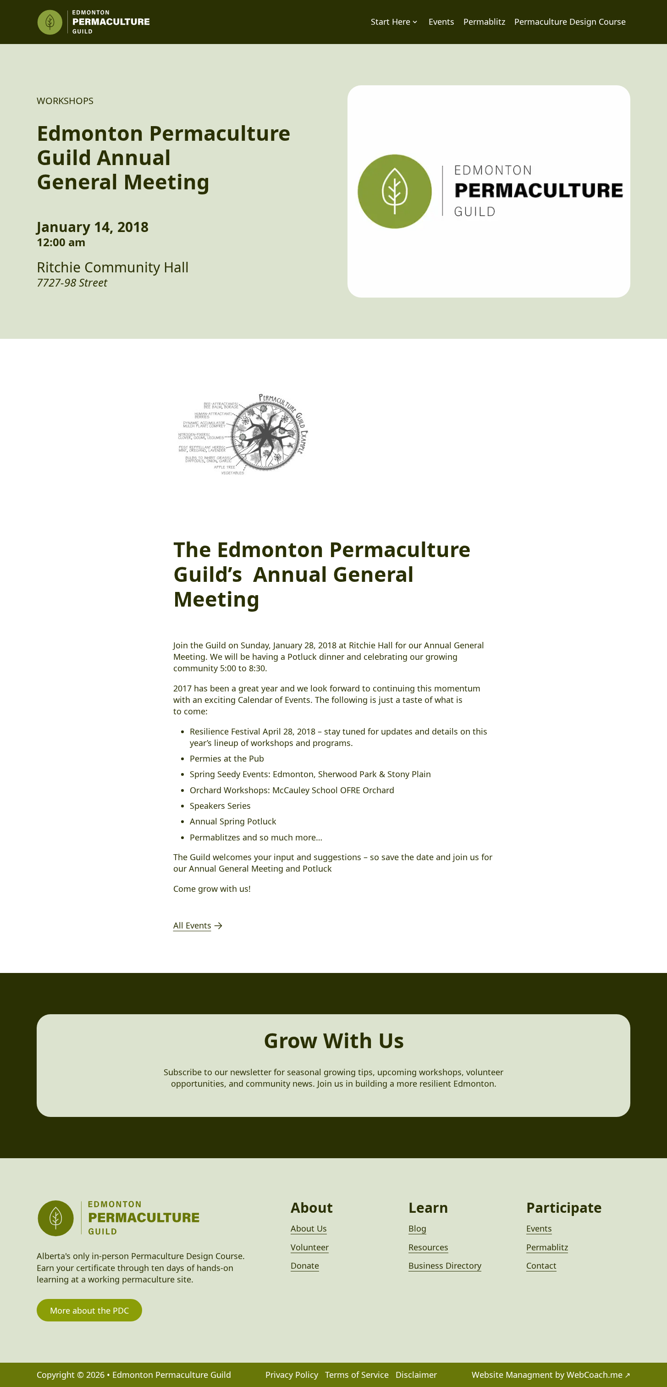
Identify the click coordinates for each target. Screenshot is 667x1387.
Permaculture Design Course (570, 21)
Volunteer (310, 1247)
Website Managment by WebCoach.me (547, 1374)
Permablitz (484, 21)
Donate (305, 1265)
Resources (428, 1247)
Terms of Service (357, 1374)
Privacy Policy (291, 1374)
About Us (309, 1228)
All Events (192, 925)
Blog (417, 1228)
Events (441, 21)
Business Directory (444, 1265)
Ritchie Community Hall (113, 267)
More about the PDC (89, 1310)
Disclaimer (416, 1374)
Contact (541, 1265)
